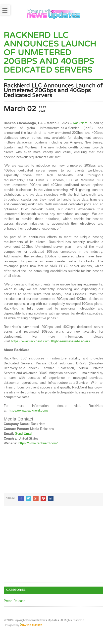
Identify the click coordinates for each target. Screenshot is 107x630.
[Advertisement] (41, 548)
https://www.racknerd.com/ (28, 410)
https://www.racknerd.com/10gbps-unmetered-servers (50, 341)
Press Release (15, 601)
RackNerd (80, 123)
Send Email (23, 433)
